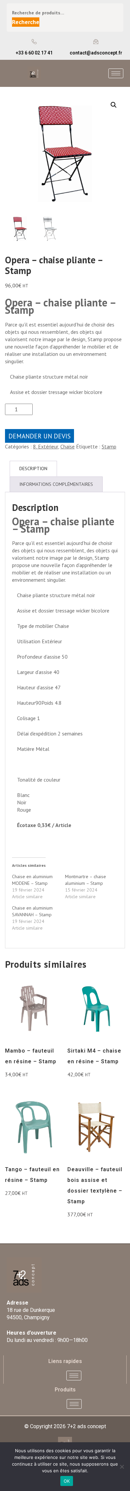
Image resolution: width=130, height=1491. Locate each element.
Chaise (67, 446)
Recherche (25, 22)
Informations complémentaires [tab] (56, 484)
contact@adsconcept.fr (96, 52)
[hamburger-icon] (115, 73)
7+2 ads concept (86, 1426)
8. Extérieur (45, 446)
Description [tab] (33, 468)
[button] (114, 105)
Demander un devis (39, 436)
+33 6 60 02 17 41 (34, 52)
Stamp (109, 446)
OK (67, 1481)
